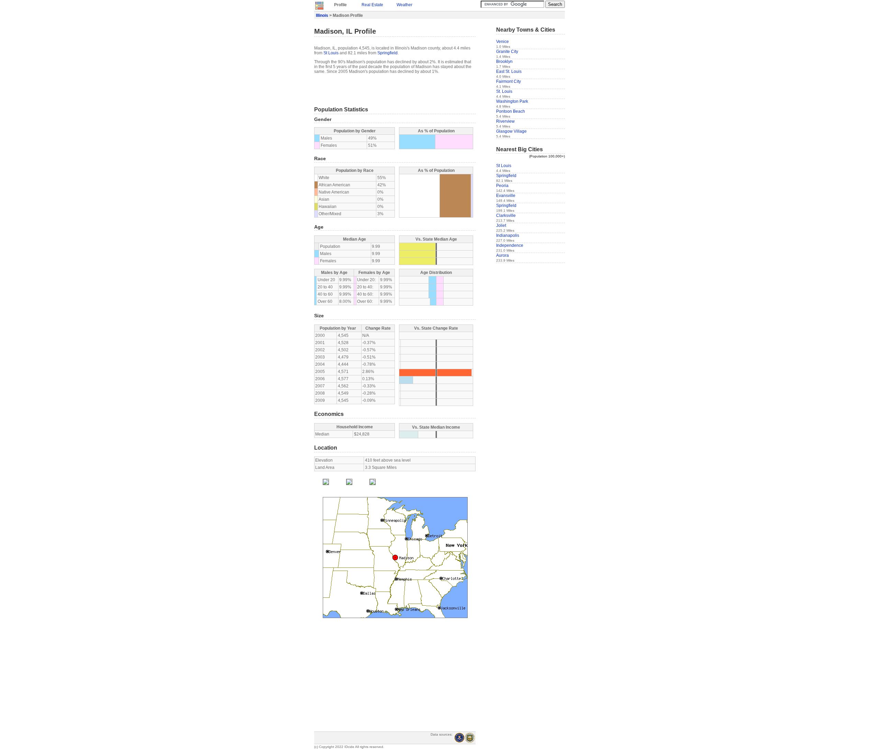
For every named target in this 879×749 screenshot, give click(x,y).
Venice (502, 41)
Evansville (505, 195)
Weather (404, 4)
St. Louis (504, 91)
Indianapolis (507, 235)
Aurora (502, 255)
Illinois (322, 15)
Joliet (501, 225)
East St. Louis (509, 71)
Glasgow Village (511, 131)
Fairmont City (508, 81)
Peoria (502, 185)
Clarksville (506, 215)
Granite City (507, 51)
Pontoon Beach (510, 111)
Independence (509, 245)
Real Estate (372, 4)
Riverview (505, 121)
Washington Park (512, 101)
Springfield (387, 53)
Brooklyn (504, 61)
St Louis (331, 53)
